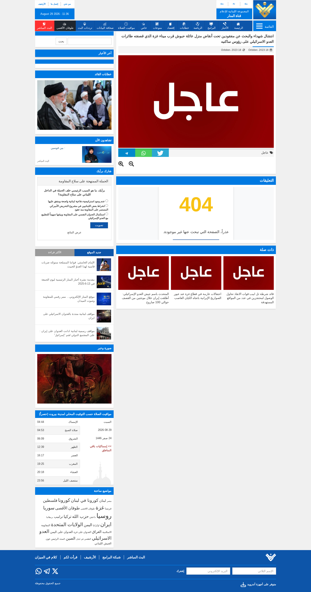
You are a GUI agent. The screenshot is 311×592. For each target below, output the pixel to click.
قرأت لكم (70, 557)
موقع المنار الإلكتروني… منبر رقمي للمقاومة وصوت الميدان (69, 298)
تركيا (67, 516)
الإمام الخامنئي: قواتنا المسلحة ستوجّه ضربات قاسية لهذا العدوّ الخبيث (68, 264)
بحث (61, 41)
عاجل (264, 152)
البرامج (212, 27)
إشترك (180, 571)
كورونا (64, 500)
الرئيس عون (52, 539)
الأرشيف (42, 4)
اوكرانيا (96, 525)
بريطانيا (49, 517)
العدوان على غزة (82, 532)
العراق (97, 532)
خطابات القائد (103, 74)
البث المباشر (43, 161)
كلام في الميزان (46, 557)
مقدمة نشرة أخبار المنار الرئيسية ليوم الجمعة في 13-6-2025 (68, 281)
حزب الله (80, 516)
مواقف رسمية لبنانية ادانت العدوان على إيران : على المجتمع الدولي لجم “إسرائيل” (67, 333)
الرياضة (198, 27)
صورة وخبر (104, 348)
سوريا (48, 507)
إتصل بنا (54, 4)
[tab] (74, 181)
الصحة (62, 539)
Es (246, 4)
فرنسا (108, 508)
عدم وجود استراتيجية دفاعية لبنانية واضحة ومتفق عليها (76, 201)
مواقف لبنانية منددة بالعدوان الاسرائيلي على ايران (69, 316)
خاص (144, 27)
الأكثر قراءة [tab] (54, 252)
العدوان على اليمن (61, 532)
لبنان (102, 500)
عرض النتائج (74, 232)
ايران (105, 524)
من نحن (67, 4)
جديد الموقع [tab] (94, 252)
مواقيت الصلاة (126, 27)
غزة (100, 507)
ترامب (58, 517)
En (222, 4)
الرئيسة (238, 27)
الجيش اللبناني (103, 543)
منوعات (157, 27)
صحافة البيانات (105, 27)
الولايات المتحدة (67, 524)
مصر (109, 501)
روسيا (103, 515)
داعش (92, 517)
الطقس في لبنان (83, 539)
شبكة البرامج (111, 557)
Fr (234, 4)
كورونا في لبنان (84, 500)
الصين (70, 538)
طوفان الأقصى (67, 508)
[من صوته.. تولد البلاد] (74, 379)
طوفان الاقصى (88, 508)
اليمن (88, 525)
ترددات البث (85, 27)
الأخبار (225, 27)
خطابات (184, 27)
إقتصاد (171, 27)
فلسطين (50, 500)
